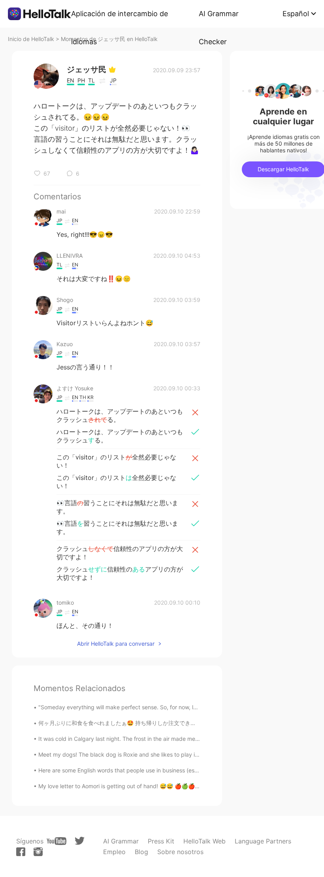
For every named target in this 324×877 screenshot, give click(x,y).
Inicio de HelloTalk (31, 39)
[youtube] (56, 841)
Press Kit (161, 841)
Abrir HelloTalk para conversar (115, 643)
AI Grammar (121, 841)
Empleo (114, 852)
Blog (141, 852)
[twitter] (80, 841)
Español (296, 13)
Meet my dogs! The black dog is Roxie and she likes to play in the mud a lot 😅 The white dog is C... (167, 754)
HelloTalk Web (204, 841)
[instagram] (38, 851)
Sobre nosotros (180, 852)
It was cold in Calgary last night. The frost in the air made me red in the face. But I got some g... (161, 738)
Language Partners (263, 841)
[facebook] (20, 851)
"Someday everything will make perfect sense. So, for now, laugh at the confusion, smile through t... (167, 707)
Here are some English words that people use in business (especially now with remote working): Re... (167, 770)
